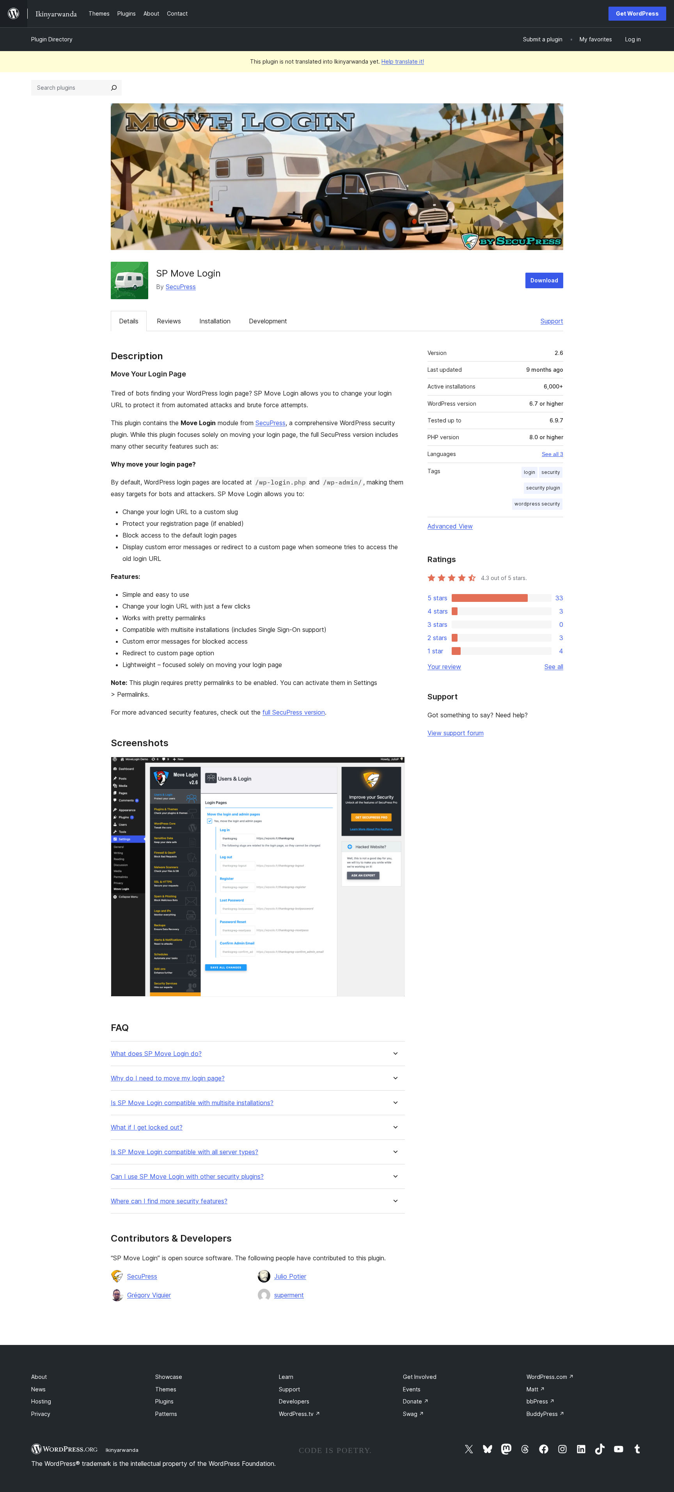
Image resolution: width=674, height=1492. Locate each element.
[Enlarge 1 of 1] (394, 767)
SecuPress (181, 287)
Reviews (169, 321)
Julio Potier (290, 1276)
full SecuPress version (294, 712)
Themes (165, 1389)
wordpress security (537, 504)
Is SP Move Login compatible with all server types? (184, 1152)
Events (411, 1389)
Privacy (40, 1413)
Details (128, 321)
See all (554, 667)
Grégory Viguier (149, 1295)
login (529, 472)
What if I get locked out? (147, 1127)
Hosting (41, 1401)
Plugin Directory (52, 39)
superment (289, 1295)
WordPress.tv (299, 1413)
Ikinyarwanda (122, 1450)
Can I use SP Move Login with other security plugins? (187, 1176)
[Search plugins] (114, 88)
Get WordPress (637, 13)
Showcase (168, 1376)
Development (268, 321)
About (39, 1376)
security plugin (543, 488)
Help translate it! (402, 61)
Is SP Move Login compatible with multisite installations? (192, 1103)
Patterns (166, 1413)
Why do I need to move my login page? (168, 1078)
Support (552, 321)
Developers (294, 1401)
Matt (536, 1389)
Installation (215, 321)
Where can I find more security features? (169, 1201)
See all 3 (552, 454)
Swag (413, 1413)
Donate (416, 1401)
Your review (444, 667)
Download (544, 280)
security (550, 472)
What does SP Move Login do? (156, 1053)
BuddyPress (545, 1413)
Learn (286, 1376)
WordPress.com (550, 1376)
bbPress (541, 1401)
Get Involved (419, 1376)
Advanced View (450, 526)
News (38, 1389)
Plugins (164, 1401)
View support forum (455, 733)
